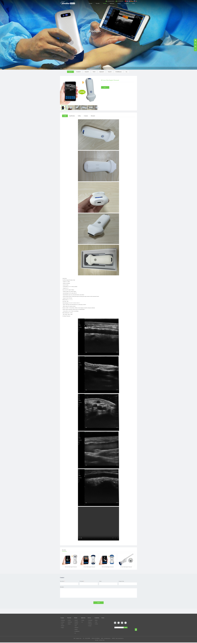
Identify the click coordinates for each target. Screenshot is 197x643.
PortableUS (78, 71)
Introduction (63, 620)
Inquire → (105, 87)
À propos (90, 3)
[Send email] (125, 623)
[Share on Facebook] (115, 623)
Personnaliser (90, 620)
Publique (62, 627)
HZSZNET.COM (101, 640)
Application (112, 3)
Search (125, 627)
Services (119, 3)
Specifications (72, 115)
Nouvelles (98, 3)
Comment (86, 115)
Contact (133, 3)
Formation (89, 625)
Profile (65, 115)
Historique (62, 625)
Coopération (126, 3)
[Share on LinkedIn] (122, 623)
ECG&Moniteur (119, 71)
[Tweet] (118, 623)
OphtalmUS (101, 71)
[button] (60, 107)
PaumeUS (69, 68)
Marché (96, 620)
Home (61, 68)
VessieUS (109, 71)
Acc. (126, 71)
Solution (82, 620)
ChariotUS (87, 71)
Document (93, 115)
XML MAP (96, 640)
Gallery (79, 115)
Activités (69, 620)
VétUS (94, 71)
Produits (105, 3)
